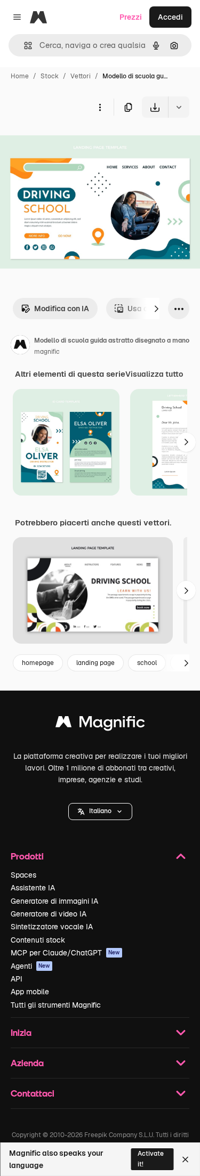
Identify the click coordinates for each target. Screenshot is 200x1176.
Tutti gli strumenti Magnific (56, 1005)
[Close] (185, 1159)
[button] (100, 811)
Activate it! (151, 1158)
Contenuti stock (38, 940)
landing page (95, 663)
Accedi (170, 17)
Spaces (23, 875)
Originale (70, 142)
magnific (47, 351)
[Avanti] (156, 308)
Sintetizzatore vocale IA (52, 926)
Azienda (27, 1062)
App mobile (30, 991)
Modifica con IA (61, 308)
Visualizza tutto (154, 374)
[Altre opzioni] (99, 107)
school (147, 663)
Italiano (100, 811)
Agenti (30, 966)
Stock (50, 76)
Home (20, 76)
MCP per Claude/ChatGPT (65, 953)
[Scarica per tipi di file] (178, 107)
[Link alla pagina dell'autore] (20, 346)
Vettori (80, 76)
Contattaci (32, 1093)
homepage (38, 663)
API (16, 979)
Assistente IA (33, 888)
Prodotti (27, 856)
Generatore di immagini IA (54, 901)
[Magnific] (100, 724)
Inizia (21, 1032)
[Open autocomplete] (23, 46)
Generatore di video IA (48, 914)
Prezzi (130, 17)
